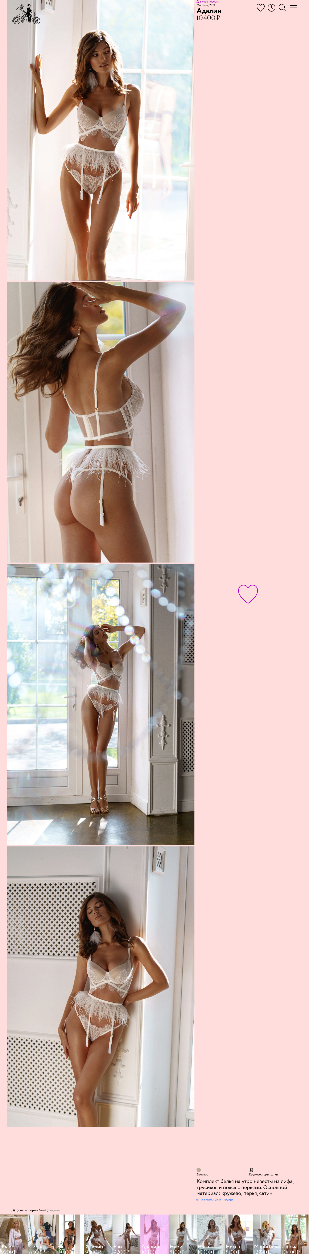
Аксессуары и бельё (33, 1210)
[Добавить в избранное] (248, 594)
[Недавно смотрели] (272, 8)
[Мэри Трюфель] (26, 14)
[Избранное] (261, 8)
